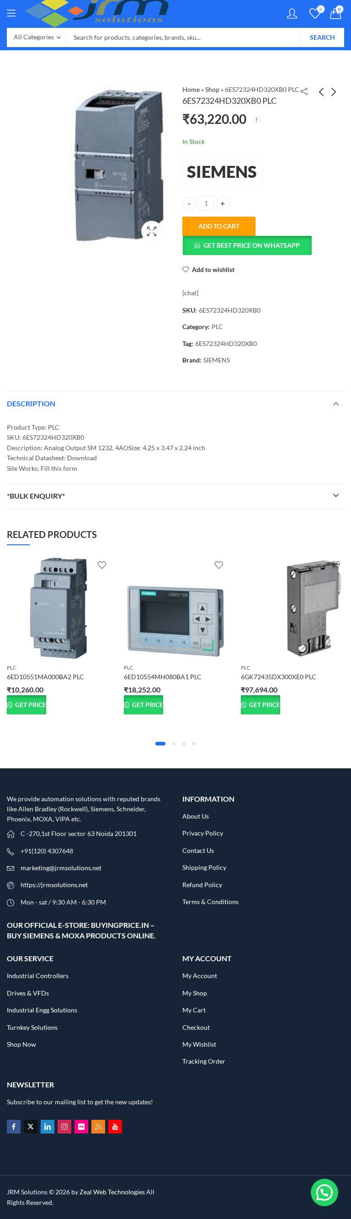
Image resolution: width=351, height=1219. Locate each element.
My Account (199, 975)
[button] (246, 245)
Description (31, 403)
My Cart (194, 1010)
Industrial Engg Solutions (42, 1010)
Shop (212, 89)
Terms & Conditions (210, 901)
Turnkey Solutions (32, 1027)
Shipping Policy (204, 867)
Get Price (30, 704)
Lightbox (151, 231)
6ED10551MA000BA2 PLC (45, 677)
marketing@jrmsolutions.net (61, 868)
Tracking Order (203, 1061)
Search (322, 37)
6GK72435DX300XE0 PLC (278, 677)
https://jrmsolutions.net (54, 885)
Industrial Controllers (38, 975)
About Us (195, 816)
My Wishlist (199, 1044)
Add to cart (218, 226)
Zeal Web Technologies (112, 1192)
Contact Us (198, 850)
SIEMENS (222, 171)
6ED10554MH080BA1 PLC (163, 677)
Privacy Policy (202, 833)
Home (191, 89)
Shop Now (21, 1044)
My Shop (194, 993)
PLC (217, 326)
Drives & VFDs (28, 993)
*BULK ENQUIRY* (36, 495)
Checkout (196, 1027)
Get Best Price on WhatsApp (251, 245)
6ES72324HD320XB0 (226, 343)
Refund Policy (202, 885)
